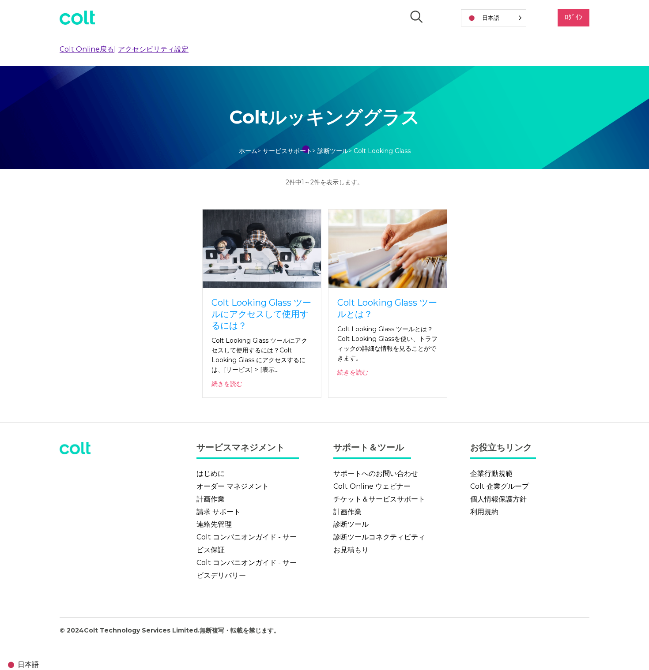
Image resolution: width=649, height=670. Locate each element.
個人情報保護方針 (498, 499)
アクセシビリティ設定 (153, 49)
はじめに (210, 473)
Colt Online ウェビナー (372, 486)
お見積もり (351, 550)
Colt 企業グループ (499, 486)
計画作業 (210, 499)
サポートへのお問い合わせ (375, 473)
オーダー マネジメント (232, 486)
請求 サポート (218, 512)
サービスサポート (287, 151)
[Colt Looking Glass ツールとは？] (387, 248)
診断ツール (332, 151)
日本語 (28, 664)
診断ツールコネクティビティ (379, 537)
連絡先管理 (214, 524)
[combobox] (21, 664)
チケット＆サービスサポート (379, 499)
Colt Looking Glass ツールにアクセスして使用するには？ (261, 314)
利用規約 (484, 512)
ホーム (248, 151)
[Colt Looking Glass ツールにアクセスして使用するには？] (262, 248)
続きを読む (226, 384)
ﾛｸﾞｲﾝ (573, 17)
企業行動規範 (491, 473)
